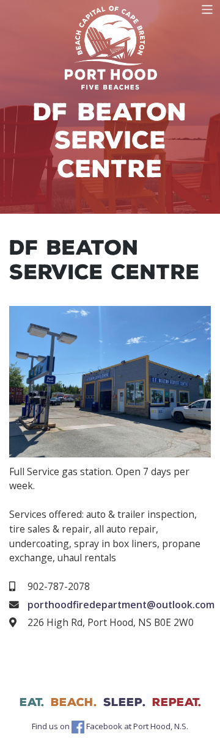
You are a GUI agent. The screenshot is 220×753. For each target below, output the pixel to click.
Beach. (74, 702)
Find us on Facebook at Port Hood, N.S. (110, 726)
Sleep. (124, 702)
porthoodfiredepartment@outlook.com (121, 604)
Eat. (32, 702)
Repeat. (176, 702)
